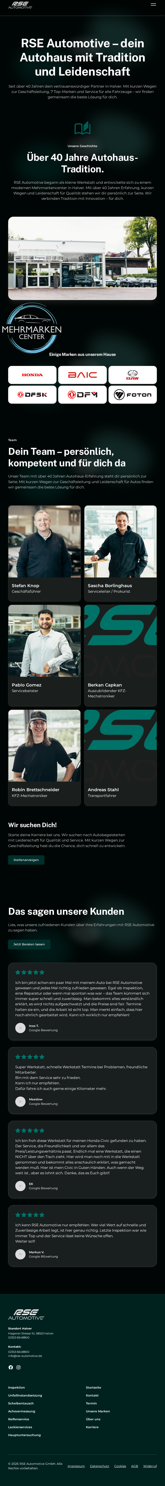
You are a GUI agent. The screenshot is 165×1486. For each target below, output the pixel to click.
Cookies (120, 1466)
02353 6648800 (18, 1351)
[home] (20, 5)
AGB (134, 1466)
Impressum (76, 1466)
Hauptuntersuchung (24, 1435)
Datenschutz (99, 1466)
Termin (91, 1403)
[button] (152, 5)
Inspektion (16, 1387)
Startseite (93, 1387)
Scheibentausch (21, 1403)
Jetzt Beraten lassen (29, 944)
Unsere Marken (98, 1411)
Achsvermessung (21, 1411)
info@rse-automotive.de (25, 1356)
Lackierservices (20, 1427)
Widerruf (150, 1466)
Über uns (93, 1419)
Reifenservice (18, 1419)
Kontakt (92, 1395)
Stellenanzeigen (26, 860)
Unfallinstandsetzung (25, 1395)
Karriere (92, 1427)
